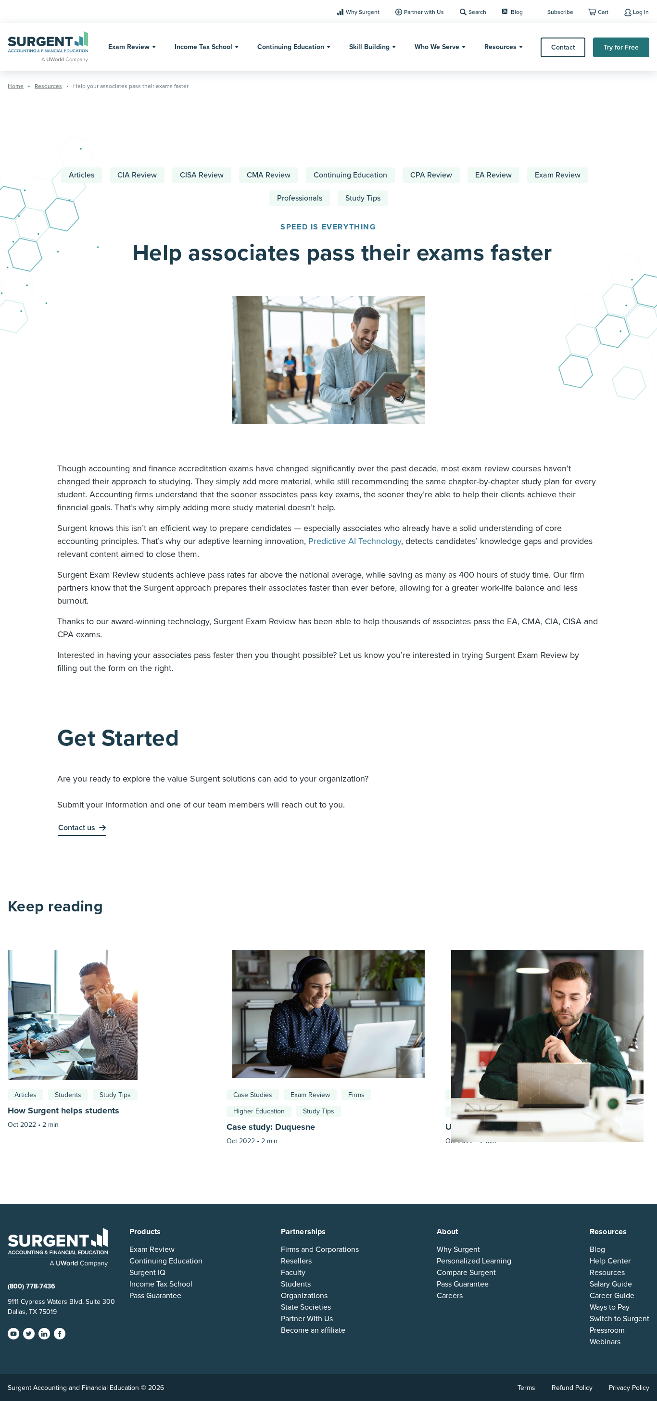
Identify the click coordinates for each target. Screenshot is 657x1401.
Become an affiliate (313, 1330)
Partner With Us (307, 1319)
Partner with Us (424, 12)
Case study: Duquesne (271, 1127)
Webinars (605, 1342)
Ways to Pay (610, 1307)
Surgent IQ (147, 1272)
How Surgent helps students (63, 1110)
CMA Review (269, 175)
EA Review (493, 175)
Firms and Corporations (320, 1249)
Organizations (304, 1295)
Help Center (610, 1261)
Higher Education (259, 1111)
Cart (603, 12)
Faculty (293, 1272)
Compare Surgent (466, 1272)
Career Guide (612, 1295)
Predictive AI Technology (354, 541)
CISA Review (202, 175)
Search (477, 12)
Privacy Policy (629, 1388)
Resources (500, 47)
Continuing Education (290, 47)
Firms (356, 1095)
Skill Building (369, 47)
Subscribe (560, 12)
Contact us (76, 828)
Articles (81, 175)
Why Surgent (362, 12)
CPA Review (431, 175)
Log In (641, 12)
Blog (517, 12)
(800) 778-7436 (31, 1286)
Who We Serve (437, 47)
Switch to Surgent (619, 1319)
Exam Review (129, 47)
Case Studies (252, 1095)
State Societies (306, 1307)
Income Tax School (203, 47)
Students (68, 1095)
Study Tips (362, 198)
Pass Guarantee (155, 1295)
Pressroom (607, 1330)
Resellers (296, 1261)
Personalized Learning (474, 1261)
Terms (526, 1388)
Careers (450, 1295)
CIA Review (137, 175)
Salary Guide (611, 1284)
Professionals (299, 198)
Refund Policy (572, 1388)
